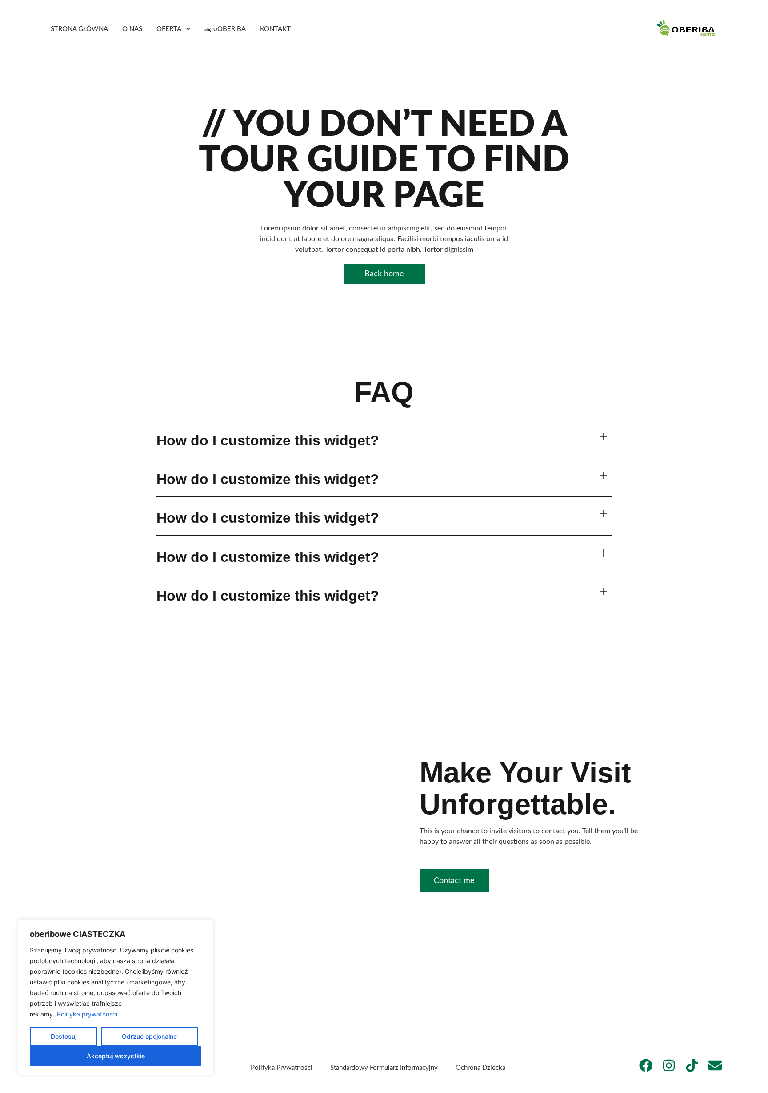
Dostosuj (63, 1036)
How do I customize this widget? (267, 440)
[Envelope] (715, 1065)
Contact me (454, 881)
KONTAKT (275, 29)
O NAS (132, 29)
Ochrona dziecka (480, 1068)
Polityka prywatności (87, 1014)
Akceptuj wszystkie (116, 1056)
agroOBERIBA (225, 29)
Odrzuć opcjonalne (149, 1036)
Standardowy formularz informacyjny (384, 1068)
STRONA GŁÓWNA (79, 29)
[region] (115, 997)
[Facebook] (645, 1065)
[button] (384, 440)
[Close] (204, 927)
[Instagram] (669, 1065)
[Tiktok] (692, 1065)
